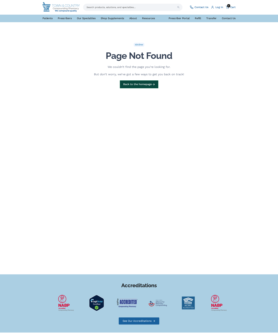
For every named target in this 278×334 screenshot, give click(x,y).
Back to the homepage (138, 84)
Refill (198, 18)
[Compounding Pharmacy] (64, 302)
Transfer (211, 18)
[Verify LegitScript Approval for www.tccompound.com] (95, 302)
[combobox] (132, 7)
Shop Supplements (112, 18)
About (133, 18)
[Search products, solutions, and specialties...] (178, 7)
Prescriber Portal (179, 18)
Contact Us (229, 18)
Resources (148, 18)
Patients (47, 18)
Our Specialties (86, 18)
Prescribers (65, 18)
